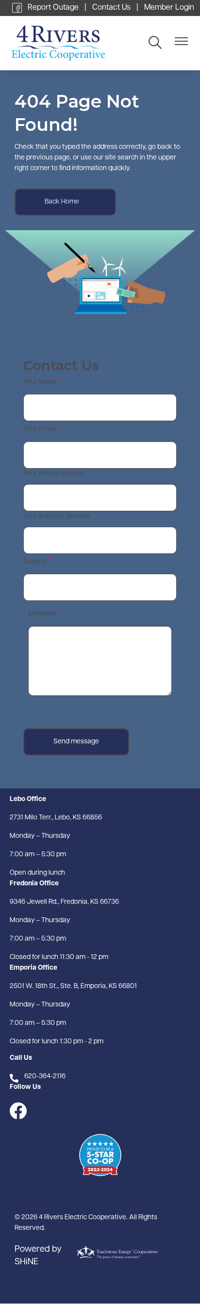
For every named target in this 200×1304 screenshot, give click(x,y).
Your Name (40, 382)
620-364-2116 (45, 1076)
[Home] (74, 43)
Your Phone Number (53, 473)
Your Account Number (56, 516)
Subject (35, 562)
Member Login (169, 8)
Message (42, 613)
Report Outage (53, 8)
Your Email (39, 429)
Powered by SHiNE (38, 1256)
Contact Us (111, 8)
